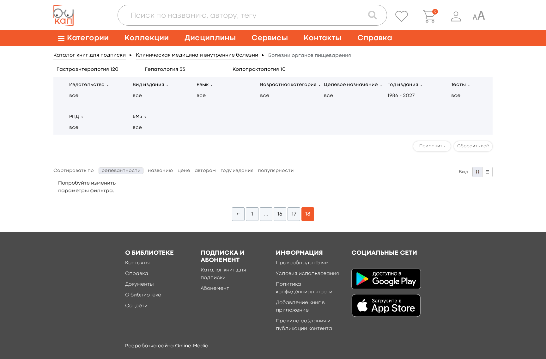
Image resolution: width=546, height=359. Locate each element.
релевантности (121, 171)
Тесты (458, 85)
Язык (203, 85)
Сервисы (270, 38)
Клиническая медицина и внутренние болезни (197, 55)
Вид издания (148, 85)
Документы (139, 284)
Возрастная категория (288, 85)
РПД (74, 117)
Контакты (323, 38)
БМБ (137, 117)
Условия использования (307, 273)
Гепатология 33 (165, 69)
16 (279, 214)
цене (184, 171)
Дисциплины (210, 38)
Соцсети (136, 306)
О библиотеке (143, 295)
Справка (374, 38)
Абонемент (215, 288)
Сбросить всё (473, 146)
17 (294, 214)
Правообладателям (302, 263)
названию (160, 171)
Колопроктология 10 (259, 69)
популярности (276, 171)
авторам (205, 171)
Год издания (402, 85)
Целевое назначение (351, 85)
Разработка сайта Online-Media (167, 346)
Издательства (87, 85)
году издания (237, 171)
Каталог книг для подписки (89, 55)
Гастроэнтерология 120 (87, 69)
